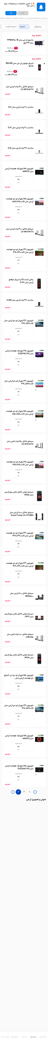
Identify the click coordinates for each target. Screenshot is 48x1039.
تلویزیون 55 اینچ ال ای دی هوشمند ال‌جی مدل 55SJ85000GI (19, 200)
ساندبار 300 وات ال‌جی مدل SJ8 (20, 107)
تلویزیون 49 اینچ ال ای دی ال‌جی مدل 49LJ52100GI (18, 707)
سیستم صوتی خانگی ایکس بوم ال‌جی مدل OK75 (18, 656)
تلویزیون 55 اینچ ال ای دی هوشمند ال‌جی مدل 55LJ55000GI (19, 412)
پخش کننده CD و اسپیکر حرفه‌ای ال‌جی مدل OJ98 (21, 281)
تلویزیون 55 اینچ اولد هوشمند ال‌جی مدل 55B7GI (19, 170)
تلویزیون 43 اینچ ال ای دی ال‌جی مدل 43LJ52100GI (18, 322)
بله (11, 13)
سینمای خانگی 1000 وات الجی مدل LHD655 (20, 636)
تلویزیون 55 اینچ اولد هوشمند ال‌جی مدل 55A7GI (19, 737)
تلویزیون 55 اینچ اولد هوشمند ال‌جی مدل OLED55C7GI (19, 767)
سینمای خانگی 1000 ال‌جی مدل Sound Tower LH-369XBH (21, 514)
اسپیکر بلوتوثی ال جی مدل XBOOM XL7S (19, 65)
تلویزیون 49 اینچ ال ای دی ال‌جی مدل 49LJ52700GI (18, 382)
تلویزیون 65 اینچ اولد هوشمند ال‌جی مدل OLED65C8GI (19, 352)
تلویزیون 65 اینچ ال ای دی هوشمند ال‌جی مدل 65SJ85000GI (19, 463)
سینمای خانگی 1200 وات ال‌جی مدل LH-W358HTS (19, 88)
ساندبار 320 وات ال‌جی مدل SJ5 (20, 148)
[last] (35, 792)
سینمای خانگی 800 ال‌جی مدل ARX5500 (21, 595)
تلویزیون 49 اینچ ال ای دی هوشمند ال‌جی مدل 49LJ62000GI (19, 251)
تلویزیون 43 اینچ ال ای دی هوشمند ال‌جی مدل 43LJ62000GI (19, 564)
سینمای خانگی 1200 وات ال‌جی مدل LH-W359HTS (19, 230)
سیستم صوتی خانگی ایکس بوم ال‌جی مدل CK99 (18, 615)
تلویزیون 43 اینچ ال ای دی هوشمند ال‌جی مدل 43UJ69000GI (19, 534)
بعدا (23, 13)
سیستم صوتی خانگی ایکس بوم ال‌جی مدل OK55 (18, 493)
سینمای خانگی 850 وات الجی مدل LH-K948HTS (20, 443)
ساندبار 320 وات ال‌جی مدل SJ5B (20, 300)
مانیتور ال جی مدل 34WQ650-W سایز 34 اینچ (20, 41)
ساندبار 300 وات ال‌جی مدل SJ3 (20, 127)
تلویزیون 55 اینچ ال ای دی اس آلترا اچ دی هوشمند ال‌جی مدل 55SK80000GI (18, 678)
